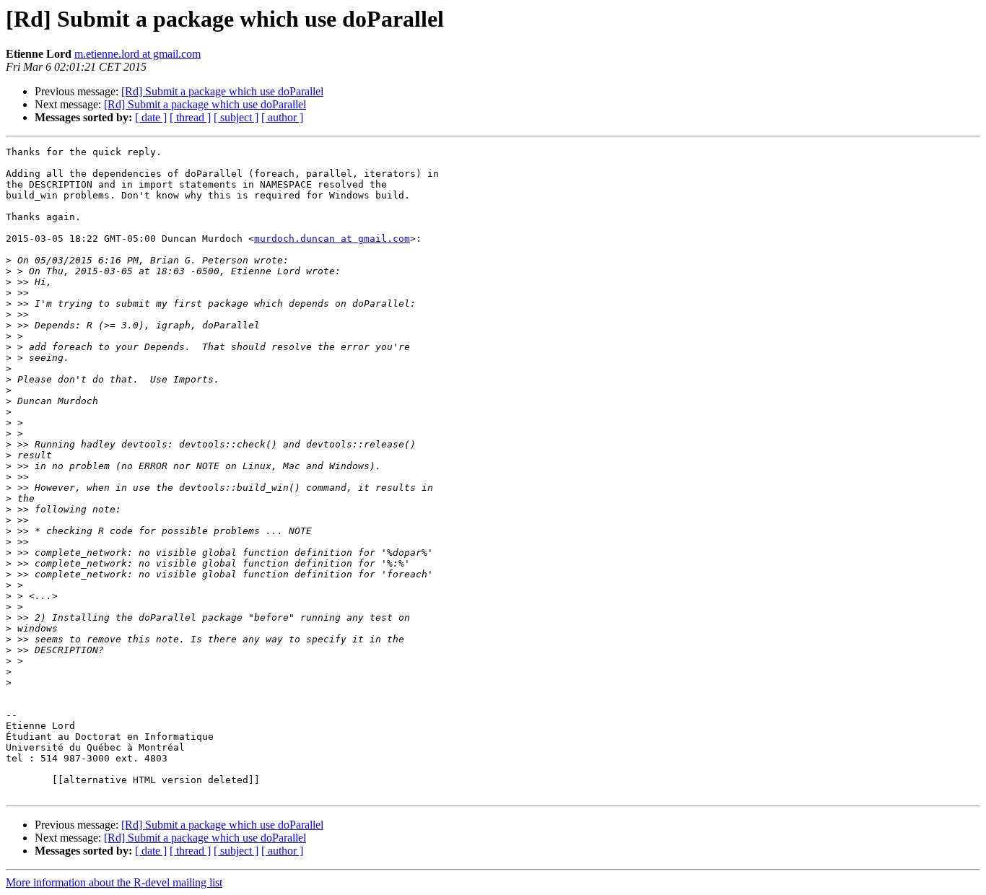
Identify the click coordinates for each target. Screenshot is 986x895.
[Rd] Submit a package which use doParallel (222, 91)
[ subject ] (236, 117)
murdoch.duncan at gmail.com (332, 238)
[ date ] (151, 117)
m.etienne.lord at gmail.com (137, 54)
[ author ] (282, 117)
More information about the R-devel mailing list (114, 882)
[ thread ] (190, 117)
